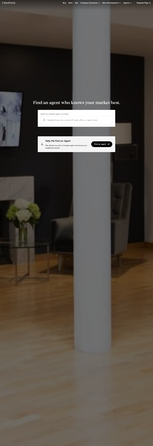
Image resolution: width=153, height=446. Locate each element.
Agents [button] (126, 3)
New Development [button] (110, 3)
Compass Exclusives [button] (89, 3)
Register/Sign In (144, 3)
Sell (76, 3)
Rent (70, 3)
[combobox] (76, 120)
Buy (64, 3)
